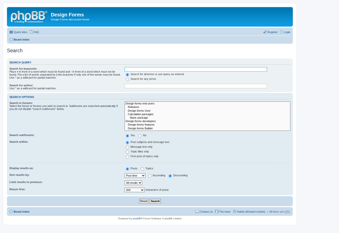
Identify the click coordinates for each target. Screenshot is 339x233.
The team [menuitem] (225, 211)
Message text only (141, 146)
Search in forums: (21, 102)
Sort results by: (19, 174)
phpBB (137, 218)
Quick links (20, 32)
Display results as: (21, 168)
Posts (133, 168)
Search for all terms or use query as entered (157, 74)
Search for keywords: (23, 68)
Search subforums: (21, 135)
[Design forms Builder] (207, 128)
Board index (22, 39)
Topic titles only (139, 151)
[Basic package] (207, 118)
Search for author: (21, 85)
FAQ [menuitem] (36, 32)
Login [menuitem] (287, 32)
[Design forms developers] (207, 121)
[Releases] (207, 107)
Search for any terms (143, 78)
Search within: (18, 141)
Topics (149, 168)
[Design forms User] (207, 111)
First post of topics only (144, 156)
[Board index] (29, 16)
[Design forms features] (207, 125)
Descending (180, 175)
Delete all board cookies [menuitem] (251, 211)
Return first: (17, 189)
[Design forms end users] (207, 103)
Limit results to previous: (25, 182)
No (144, 135)
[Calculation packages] (207, 114)
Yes (132, 135)
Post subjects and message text (149, 141)
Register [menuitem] (273, 32)
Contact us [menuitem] (206, 211)
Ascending (158, 175)
